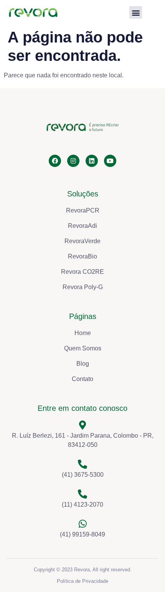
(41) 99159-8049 (82, 534)
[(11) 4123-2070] (82, 494)
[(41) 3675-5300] (82, 464)
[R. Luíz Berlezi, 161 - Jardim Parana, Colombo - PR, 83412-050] (82, 425)
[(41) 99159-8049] (82, 523)
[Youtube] (110, 161)
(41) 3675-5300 (83, 474)
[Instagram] (73, 161)
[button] (135, 12)
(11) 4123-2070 (82, 504)
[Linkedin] (92, 161)
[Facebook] (55, 161)
